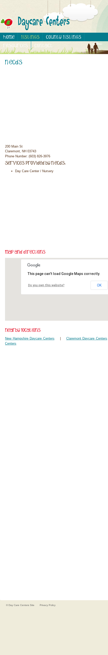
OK (99, 285)
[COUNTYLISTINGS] (63, 37)
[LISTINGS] (30, 37)
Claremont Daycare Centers (86, 338)
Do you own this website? (46, 285)
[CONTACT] (43, 45)
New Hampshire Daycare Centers (30, 338)
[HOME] (9, 37)
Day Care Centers (19, 605)
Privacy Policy (48, 605)
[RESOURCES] (15, 45)
